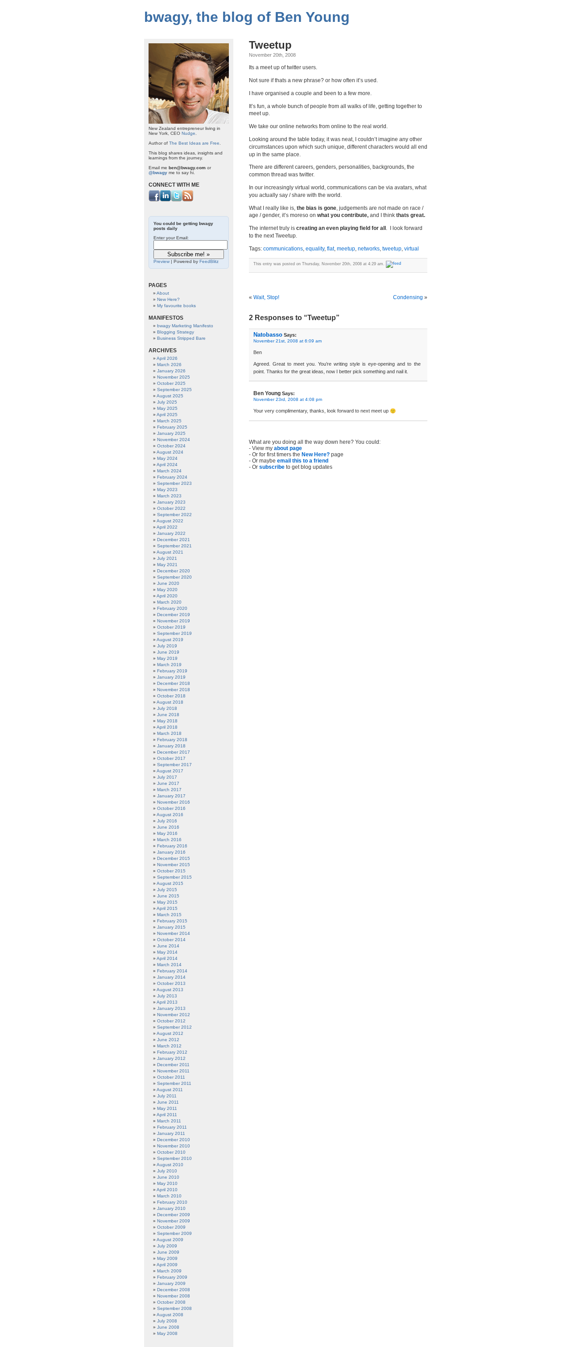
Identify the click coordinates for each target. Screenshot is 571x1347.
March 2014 (169, 964)
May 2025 (167, 408)
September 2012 (174, 1027)
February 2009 (172, 1277)
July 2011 (167, 1095)
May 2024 (167, 458)
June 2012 (168, 1039)
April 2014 (167, 958)
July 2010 (167, 1170)
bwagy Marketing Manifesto (185, 325)
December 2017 (173, 752)
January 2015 (171, 927)
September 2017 (174, 764)
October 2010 (171, 1152)
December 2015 (173, 858)
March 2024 (169, 470)
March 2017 (169, 789)
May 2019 (167, 658)
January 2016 (171, 852)
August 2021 (170, 552)
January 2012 (171, 1058)
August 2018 (170, 702)
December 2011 (173, 1064)
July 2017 (167, 777)
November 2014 (173, 933)
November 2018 (173, 689)
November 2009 (173, 1220)
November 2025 (173, 377)
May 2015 (167, 902)
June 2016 (168, 827)
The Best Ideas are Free (194, 143)
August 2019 (170, 639)
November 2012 (173, 1014)
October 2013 (171, 983)
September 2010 (174, 1158)
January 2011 (171, 1133)
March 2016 (169, 839)
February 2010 (172, 1202)
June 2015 (168, 895)
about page (288, 448)
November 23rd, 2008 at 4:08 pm (287, 399)
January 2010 (171, 1208)
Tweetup (270, 45)
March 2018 (169, 733)
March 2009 (169, 1270)
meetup (346, 249)
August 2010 (170, 1164)
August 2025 (170, 395)
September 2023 (174, 483)
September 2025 (174, 389)
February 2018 (172, 739)
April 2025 (167, 414)
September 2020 (174, 577)
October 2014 (171, 939)
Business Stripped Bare (181, 338)
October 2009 (171, 1227)
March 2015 (169, 914)
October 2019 (171, 627)
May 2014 (167, 952)
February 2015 (172, 920)
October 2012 (171, 1020)
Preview (161, 261)
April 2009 (167, 1264)
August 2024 (170, 452)
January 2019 (171, 677)
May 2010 (167, 1183)
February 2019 (172, 670)
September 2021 (174, 545)
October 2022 (171, 508)
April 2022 (167, 527)
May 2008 (167, 1333)
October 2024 (171, 445)
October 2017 (171, 758)
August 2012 (170, 1033)
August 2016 (170, 814)
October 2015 (171, 870)
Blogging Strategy (175, 331)
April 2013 (167, 1002)
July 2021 (167, 558)
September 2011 (174, 1083)
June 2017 (168, 783)
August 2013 (170, 989)
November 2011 (173, 1070)
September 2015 (174, 877)
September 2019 (174, 633)
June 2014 (168, 945)
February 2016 (172, 845)
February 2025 (172, 427)
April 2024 (167, 464)
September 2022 (174, 514)
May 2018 (167, 720)
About (163, 293)
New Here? (316, 454)
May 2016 (167, 833)
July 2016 (167, 820)
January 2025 (171, 433)
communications (283, 249)
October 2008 (171, 1302)
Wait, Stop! (266, 297)
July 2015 (167, 889)
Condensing (408, 297)
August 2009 (170, 1239)
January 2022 (171, 533)
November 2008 (173, 1295)
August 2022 (170, 520)
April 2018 (167, 727)
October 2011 (171, 1077)
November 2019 (173, 620)
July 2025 (167, 402)
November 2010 (173, 1145)
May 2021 (167, 564)
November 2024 (173, 439)
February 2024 (172, 477)
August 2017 (170, 770)
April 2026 (167, 358)
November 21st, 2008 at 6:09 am (287, 340)
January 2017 (171, 795)
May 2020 (167, 589)
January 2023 (171, 502)
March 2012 (169, 1045)
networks (369, 249)
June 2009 (168, 1252)
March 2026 (169, 364)
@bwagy (158, 172)
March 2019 (169, 664)
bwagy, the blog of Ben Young (247, 17)
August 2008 (170, 1314)
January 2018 (171, 745)
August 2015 (170, 883)
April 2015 (167, 908)
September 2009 (174, 1233)
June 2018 (168, 714)
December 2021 (173, 539)
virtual (411, 249)
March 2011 (169, 1120)
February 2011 (172, 1127)
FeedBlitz (209, 261)
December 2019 (173, 614)
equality (315, 249)
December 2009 (173, 1214)
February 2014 (172, 970)
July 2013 (167, 995)
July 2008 (167, 1320)
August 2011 (170, 1089)
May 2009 (167, 1258)
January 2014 (171, 977)
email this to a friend (302, 461)
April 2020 (167, 595)
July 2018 (167, 708)
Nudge (188, 133)
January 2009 (171, 1283)
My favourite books (176, 305)
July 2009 (167, 1245)
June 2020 (168, 583)
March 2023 (169, 495)
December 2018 (173, 683)
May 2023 (167, 489)
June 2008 (168, 1327)
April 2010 (167, 1189)
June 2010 (168, 1177)
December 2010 (173, 1139)
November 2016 (173, 802)
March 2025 (169, 420)
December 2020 (173, 570)
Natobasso (267, 334)
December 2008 (173, 1289)
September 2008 (174, 1308)
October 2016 (171, 808)
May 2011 (167, 1108)
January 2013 (171, 1008)
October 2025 (171, 383)
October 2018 (171, 695)
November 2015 (173, 864)
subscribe (272, 467)
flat (330, 249)
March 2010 (169, 1195)
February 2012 (172, 1052)
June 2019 (168, 652)
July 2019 (167, 645)
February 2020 (172, 608)
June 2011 (168, 1102)
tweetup (391, 249)
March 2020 (169, 602)
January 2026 (171, 370)
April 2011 (167, 1114)
